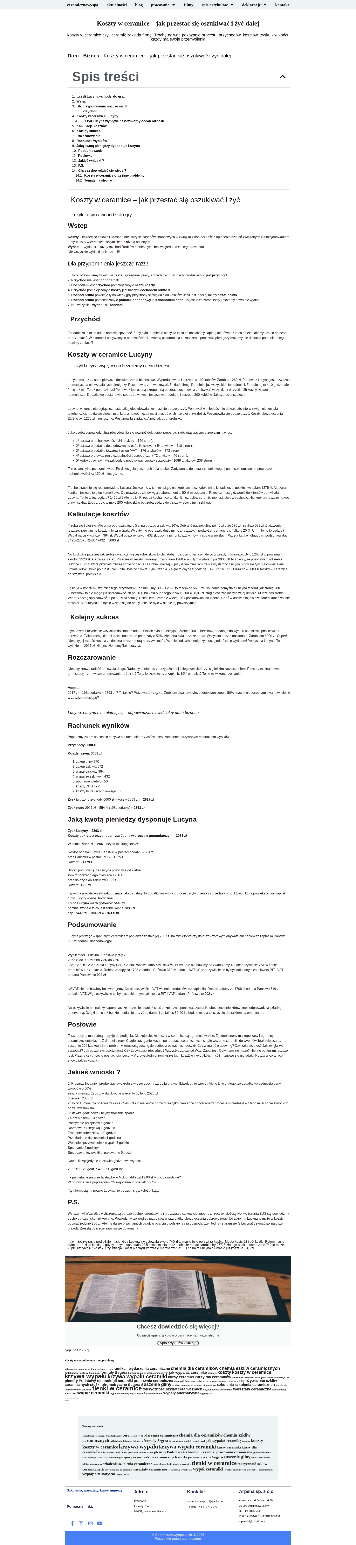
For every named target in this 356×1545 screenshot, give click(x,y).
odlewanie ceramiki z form (246, 1377)
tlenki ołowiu (280, 1385)
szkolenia (225, 1385)
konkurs (212, 1373)
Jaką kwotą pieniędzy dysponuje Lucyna (108, 146)
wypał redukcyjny (119, 1393)
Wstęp (81, 101)
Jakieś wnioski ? (91, 160)
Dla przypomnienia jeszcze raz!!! (101, 106)
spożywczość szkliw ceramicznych (150, 1457)
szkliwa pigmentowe (205, 1385)
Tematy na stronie (98, 180)
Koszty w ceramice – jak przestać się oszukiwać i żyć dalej (178, 23)
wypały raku (206, 1393)
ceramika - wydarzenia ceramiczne (139, 1369)
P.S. (81, 165)
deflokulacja (116, 1441)
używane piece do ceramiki (217, 1389)
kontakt (282, 4)
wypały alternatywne (181, 1393)
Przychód (89, 111)
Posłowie (85, 155)
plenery (71, 1381)
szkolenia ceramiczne (254, 1385)
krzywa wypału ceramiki (137, 1376)
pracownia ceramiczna (153, 1381)
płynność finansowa (185, 1381)
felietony (127, 1441)
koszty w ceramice (251, 1372)
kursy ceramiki (181, 1377)
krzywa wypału (86, 1376)
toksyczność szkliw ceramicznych (172, 1389)
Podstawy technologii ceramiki (106, 1381)
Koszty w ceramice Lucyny (97, 116)
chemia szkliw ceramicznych (249, 1368)
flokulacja (138, 1441)
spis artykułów (215, 4)
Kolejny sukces (88, 131)
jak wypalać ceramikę (188, 1372)
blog (139, 4)
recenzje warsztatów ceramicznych (221, 1381)
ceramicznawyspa (82, 4)
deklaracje (251, 4)
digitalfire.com (67, 1400)
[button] (282, 76)
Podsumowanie (90, 151)
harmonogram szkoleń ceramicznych (148, 1373)
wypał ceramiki (93, 1392)
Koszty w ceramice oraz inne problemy (114, 175)
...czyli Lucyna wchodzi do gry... (100, 96)
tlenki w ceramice (117, 1388)
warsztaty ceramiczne (252, 1389)
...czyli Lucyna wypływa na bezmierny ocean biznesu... (124, 121)
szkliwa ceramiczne (182, 1385)
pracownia (160, 4)
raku (199, 1381)
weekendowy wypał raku (180, 1470)
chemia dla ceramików (194, 1368)
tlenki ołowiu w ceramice (78, 1389)
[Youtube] (99, 1523)
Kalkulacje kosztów (91, 126)
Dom (73, 55)
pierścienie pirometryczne (275, 1377)
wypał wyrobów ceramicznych (146, 1393)
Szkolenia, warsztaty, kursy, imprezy (95, 1490)
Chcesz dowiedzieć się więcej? (102, 170)
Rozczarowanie (88, 136)
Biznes (91, 55)
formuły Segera (113, 1372)
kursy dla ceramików (213, 1377)
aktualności (117, 4)
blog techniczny (100, 1369)
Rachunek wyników (91, 141)
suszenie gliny (156, 1384)
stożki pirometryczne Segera (115, 1385)
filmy (188, 4)
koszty (224, 1372)
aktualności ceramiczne (77, 1369)
